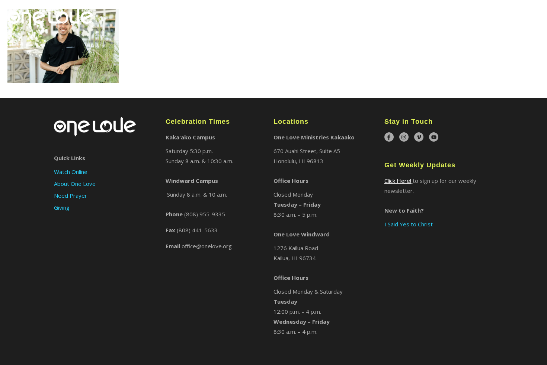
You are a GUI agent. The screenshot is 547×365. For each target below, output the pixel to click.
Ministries (400, 16)
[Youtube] (433, 137)
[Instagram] (404, 137)
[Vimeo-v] (418, 137)
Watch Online (489, 16)
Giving (529, 16)
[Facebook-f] (389, 137)
